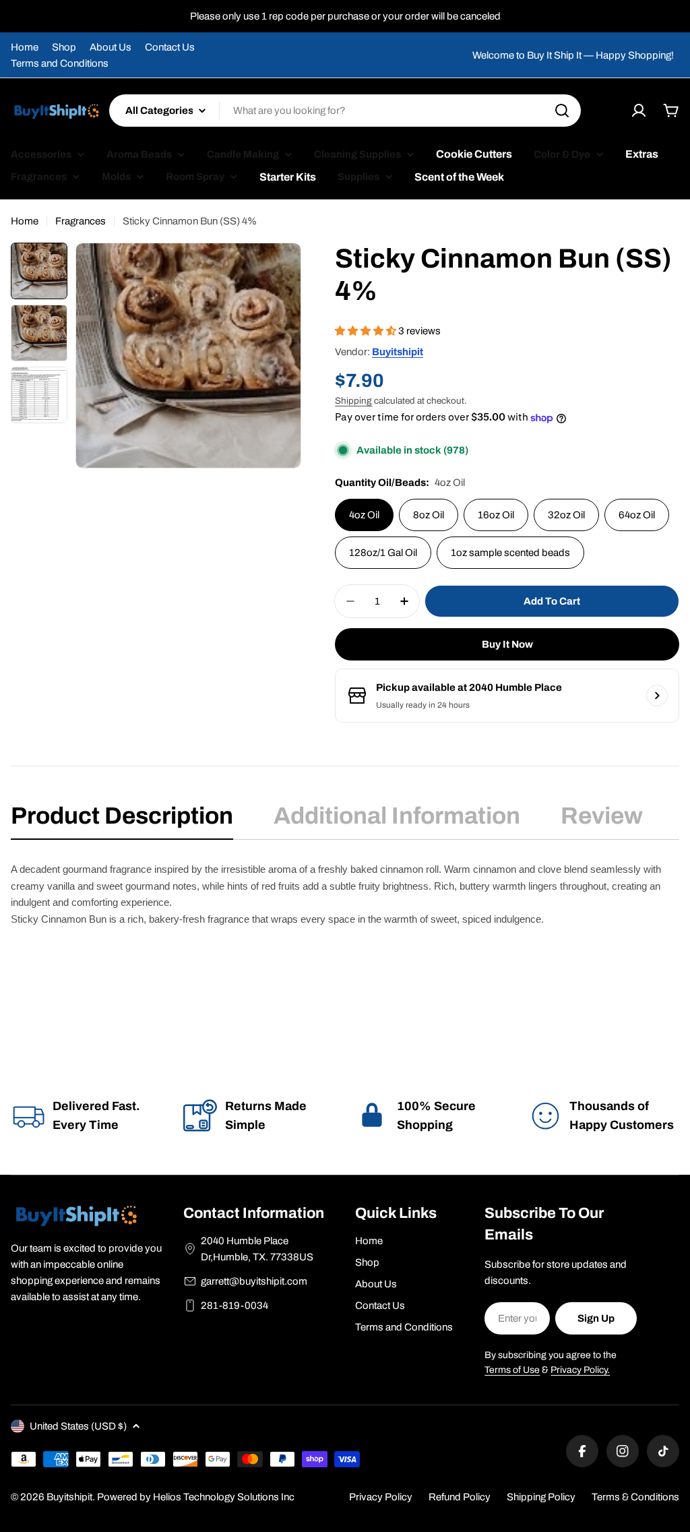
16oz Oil (496, 515)
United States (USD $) (78, 1426)
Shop (64, 47)
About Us (110, 47)
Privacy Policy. (580, 1370)
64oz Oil (637, 515)
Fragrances (80, 221)
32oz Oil (566, 515)
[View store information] (657, 695)
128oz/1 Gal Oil (383, 552)
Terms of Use (512, 1370)
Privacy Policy (380, 1497)
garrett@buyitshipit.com (254, 1281)
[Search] (562, 110)
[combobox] (345, 110)
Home (24, 47)
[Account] (639, 110)
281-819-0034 (234, 1305)
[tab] (122, 820)
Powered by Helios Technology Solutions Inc (195, 1497)
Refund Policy (460, 1497)
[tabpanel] (345, 910)
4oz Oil (364, 515)
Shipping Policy (541, 1497)
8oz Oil (428, 515)
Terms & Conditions (635, 1497)
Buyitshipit (397, 351)
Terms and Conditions (59, 63)
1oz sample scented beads (510, 552)
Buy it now (507, 644)
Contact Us (170, 47)
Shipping (353, 401)
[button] (366, 331)
